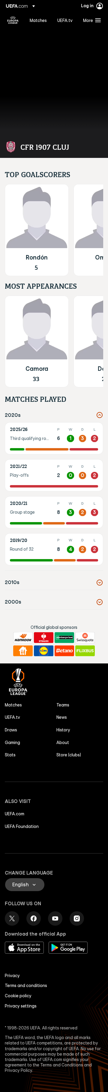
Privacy (12, 975)
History (63, 729)
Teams (62, 705)
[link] (38, 20)
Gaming (12, 742)
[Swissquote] (85, 637)
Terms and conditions (26, 985)
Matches (13, 705)
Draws (11, 729)
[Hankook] (23, 637)
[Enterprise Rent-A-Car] (64, 637)
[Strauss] (43, 637)
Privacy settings (21, 1006)
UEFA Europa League (13, 20)
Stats (10, 754)
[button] (90, 20)
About (62, 742)
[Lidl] (43, 650)
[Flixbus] (85, 650)
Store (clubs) (68, 754)
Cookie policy (18, 995)
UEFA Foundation (22, 826)
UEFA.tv (12, 717)
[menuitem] (38, 20)
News (61, 717)
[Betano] (64, 650)
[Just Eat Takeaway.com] (23, 650)
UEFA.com (14, 813)
